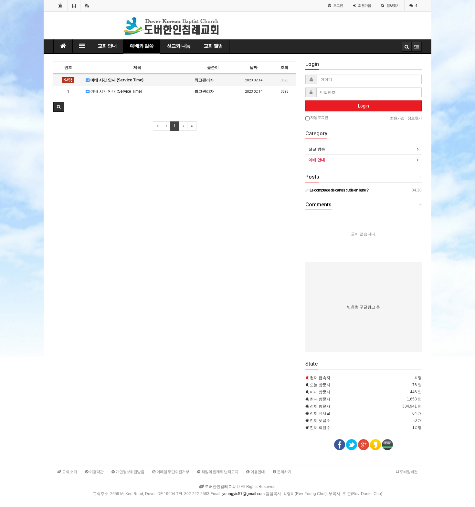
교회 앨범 (213, 46)
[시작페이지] (60, 5)
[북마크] (74, 5)
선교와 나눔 (178, 46)
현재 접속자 (320, 378)
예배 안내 (317, 160)
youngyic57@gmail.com (243, 493)
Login (363, 106)
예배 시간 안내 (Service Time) (116, 80)
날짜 (254, 67)
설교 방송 (317, 149)
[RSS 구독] (87, 5)
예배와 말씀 (141, 46)
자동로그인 (319, 117)
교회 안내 (107, 46)
